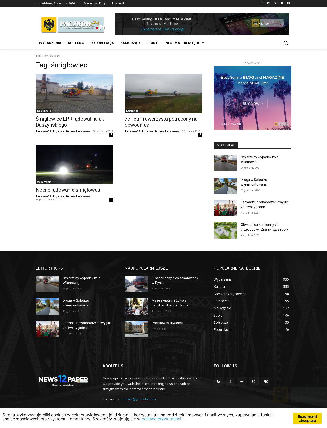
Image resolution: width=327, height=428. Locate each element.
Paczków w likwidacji (167, 323)
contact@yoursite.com (138, 399)
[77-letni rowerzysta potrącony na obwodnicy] (163, 93)
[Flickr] (242, 381)
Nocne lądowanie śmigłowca (68, 190)
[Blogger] (218, 381)
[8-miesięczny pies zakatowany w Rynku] (136, 284)
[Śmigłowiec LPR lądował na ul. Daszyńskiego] (74, 93)
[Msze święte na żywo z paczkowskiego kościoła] (136, 306)
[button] (285, 43)
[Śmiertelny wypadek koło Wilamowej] (225, 163)
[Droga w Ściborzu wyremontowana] (225, 186)
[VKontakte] (265, 381)
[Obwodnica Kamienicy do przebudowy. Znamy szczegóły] (225, 230)
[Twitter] (275, 3)
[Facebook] (262, 3)
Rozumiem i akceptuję (307, 418)
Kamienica (132, 110)
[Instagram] (268, 3)
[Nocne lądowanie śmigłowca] (74, 164)
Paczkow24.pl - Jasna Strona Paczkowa (63, 131)
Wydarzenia (44, 181)
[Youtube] (288, 3)
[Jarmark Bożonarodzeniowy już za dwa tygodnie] (225, 208)
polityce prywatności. (162, 419)
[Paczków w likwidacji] (136, 329)
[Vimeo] (282, 3)
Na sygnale (44, 110)
